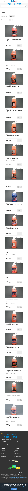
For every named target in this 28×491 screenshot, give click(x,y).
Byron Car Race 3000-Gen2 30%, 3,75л (13, 300)
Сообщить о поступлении (19, 45)
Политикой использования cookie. (17, 486)
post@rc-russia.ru (9, 444)
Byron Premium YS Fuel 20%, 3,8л (14, 204)
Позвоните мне (4, 1)
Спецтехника (3, 451)
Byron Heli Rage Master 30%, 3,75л (13, 418)
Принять (14, 489)
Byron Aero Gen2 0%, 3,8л (12, 324)
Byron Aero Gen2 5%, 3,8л (12, 228)
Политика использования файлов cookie (18, 477)
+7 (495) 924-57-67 (14, 4)
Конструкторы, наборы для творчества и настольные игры (12, 454)
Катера (2, 453)
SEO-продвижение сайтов (6, 460)
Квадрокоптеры (17, 448)
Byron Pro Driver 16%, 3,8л (12, 182)
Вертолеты (3, 448)
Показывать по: (4, 19)
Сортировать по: (4, 16)
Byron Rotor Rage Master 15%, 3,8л (13, 40)
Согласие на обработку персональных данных (14, 475)
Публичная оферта (4, 474)
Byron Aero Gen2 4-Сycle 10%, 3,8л (13, 252)
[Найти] (25, 6)
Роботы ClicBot (17, 453)
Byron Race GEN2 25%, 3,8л (12, 86)
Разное (15, 458)
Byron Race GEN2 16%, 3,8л (12, 158)
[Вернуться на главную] (2, 10)
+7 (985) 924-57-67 (10, 437)
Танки (15, 451)
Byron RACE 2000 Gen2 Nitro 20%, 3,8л (14, 111)
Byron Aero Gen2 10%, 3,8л (12, 347)
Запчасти (16, 454)
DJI (14, 447)
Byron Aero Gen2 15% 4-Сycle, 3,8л (13, 276)
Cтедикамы (3, 458)
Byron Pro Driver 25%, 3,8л (12, 135)
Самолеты (3, 450)
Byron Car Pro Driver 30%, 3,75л (14, 395)
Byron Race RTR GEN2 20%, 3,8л (13, 63)
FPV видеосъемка (17, 456)
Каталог (2, 447)
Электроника (3, 456)
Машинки (16, 450)
